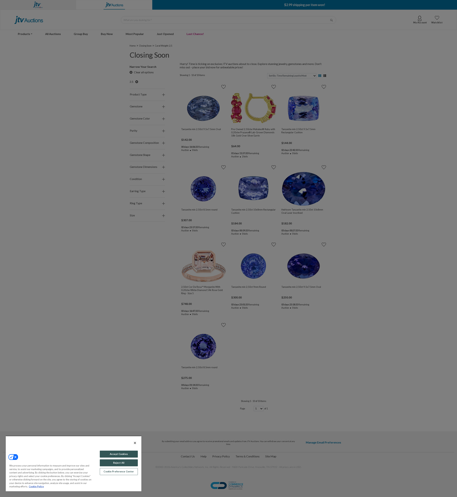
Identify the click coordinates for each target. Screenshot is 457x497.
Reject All (118, 462)
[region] (73, 463)
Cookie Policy (36, 486)
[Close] (135, 443)
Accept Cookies (119, 454)
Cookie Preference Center (119, 471)
